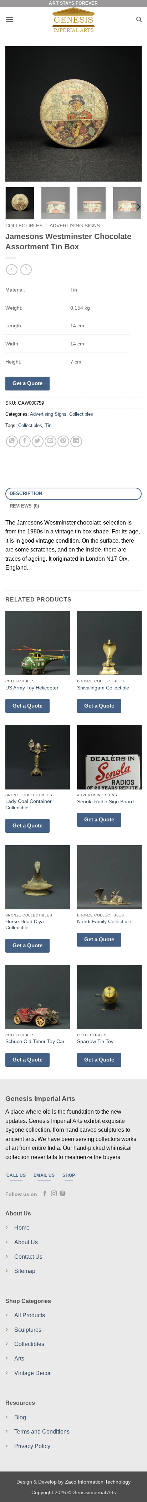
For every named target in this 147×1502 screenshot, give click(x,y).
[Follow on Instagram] (54, 1194)
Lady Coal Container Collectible (28, 804)
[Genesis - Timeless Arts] (74, 19)
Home (22, 1228)
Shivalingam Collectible (103, 688)
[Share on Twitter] (38, 441)
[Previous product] (25, 269)
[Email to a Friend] (50, 441)
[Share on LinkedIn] (76, 441)
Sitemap (24, 1271)
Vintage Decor (32, 1373)
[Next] (129, 113)
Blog (20, 1417)
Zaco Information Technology (98, 1482)
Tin (48, 425)
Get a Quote (27, 383)
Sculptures (27, 1330)
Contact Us (28, 1257)
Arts (19, 1359)
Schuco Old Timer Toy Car (35, 1041)
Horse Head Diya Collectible (24, 925)
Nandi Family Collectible (104, 921)
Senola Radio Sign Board (105, 801)
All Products (29, 1315)
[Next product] (11, 269)
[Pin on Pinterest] (63, 441)
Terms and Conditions (42, 1432)
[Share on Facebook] (25, 441)
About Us (26, 1242)
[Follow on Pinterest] (62, 1194)
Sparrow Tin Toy (95, 1041)
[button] (9, 19)
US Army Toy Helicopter (32, 688)
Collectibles (23, 225)
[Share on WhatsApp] (12, 441)
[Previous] (17, 113)
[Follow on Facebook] (45, 1194)
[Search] (139, 19)
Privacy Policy (32, 1446)
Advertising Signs (75, 225)
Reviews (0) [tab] (24, 506)
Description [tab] (26, 493)
